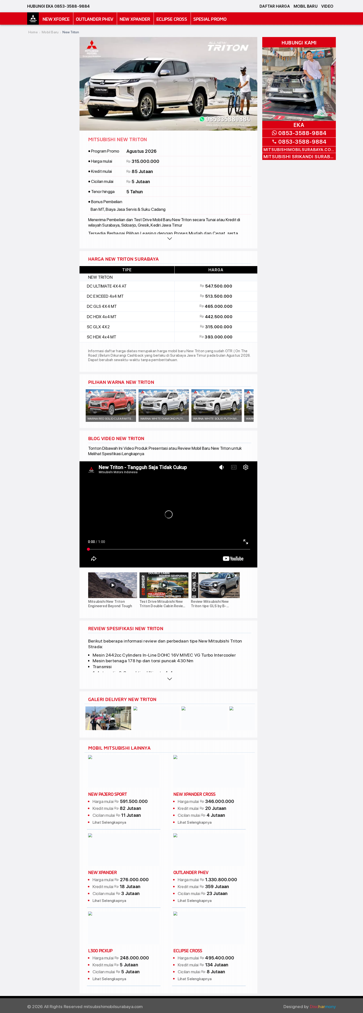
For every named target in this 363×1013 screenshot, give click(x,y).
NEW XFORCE (55, 18)
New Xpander (135, 18)
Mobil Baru (306, 6)
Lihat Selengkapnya (109, 822)
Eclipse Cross (171, 18)
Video (327, 6)
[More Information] (170, 238)
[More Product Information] (170, 679)
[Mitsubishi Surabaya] (33, 18)
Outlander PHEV (94, 18)
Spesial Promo (210, 18)
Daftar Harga (275, 6)
